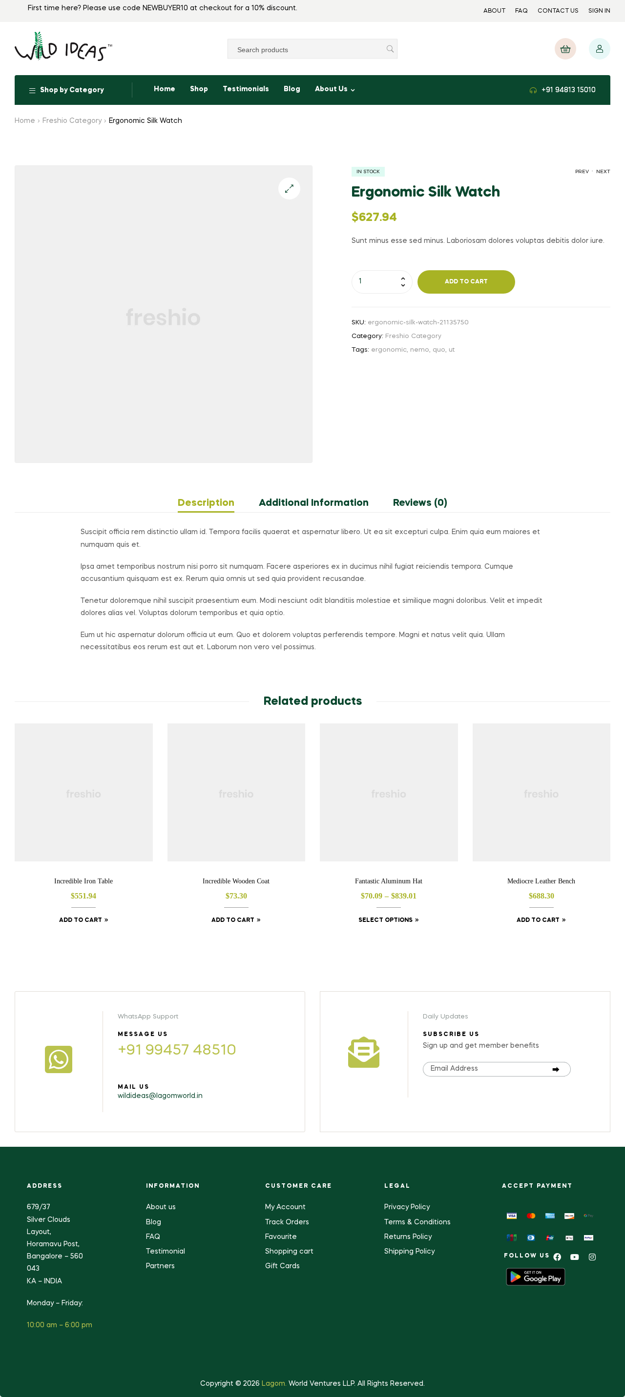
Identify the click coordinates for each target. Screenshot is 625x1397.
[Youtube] (575, 1257)
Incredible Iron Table (83, 880)
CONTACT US (558, 11)
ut (452, 350)
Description (206, 503)
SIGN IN (599, 11)
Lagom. (274, 1383)
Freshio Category (72, 121)
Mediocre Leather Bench (541, 880)
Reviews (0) (420, 503)
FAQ (521, 11)
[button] (565, 49)
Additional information (314, 503)
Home (25, 121)
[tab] (212, 503)
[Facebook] (557, 1257)
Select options (385, 920)
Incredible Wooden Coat (236, 880)
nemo (419, 350)
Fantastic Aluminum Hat (388, 880)
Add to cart (466, 282)
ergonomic (389, 350)
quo (439, 350)
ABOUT (494, 11)
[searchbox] (312, 49)
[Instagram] (592, 1257)
